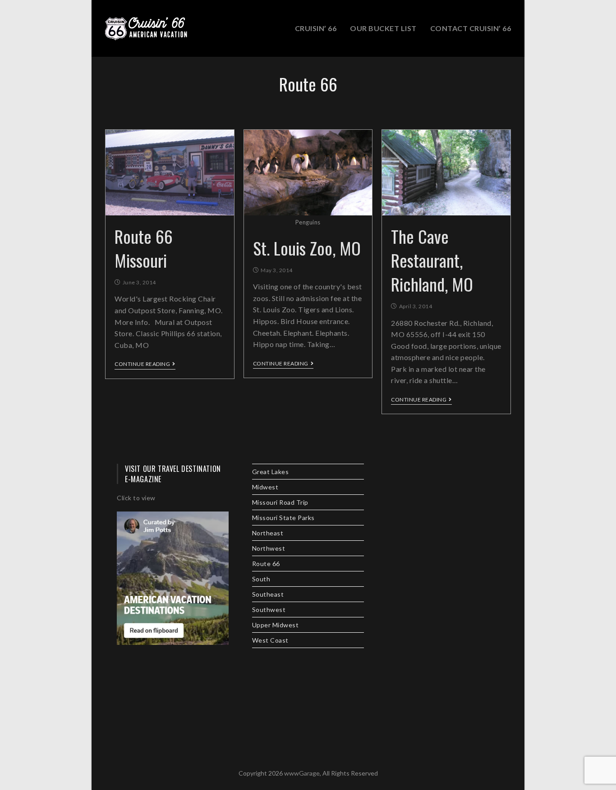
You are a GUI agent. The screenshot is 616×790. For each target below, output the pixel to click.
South (261, 579)
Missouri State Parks (283, 517)
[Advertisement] (443, 599)
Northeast (268, 533)
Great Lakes (270, 471)
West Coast (270, 640)
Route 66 (266, 563)
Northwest (268, 548)
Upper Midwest (275, 625)
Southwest (269, 609)
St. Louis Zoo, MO (307, 247)
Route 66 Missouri (144, 248)
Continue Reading (142, 364)
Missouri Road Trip (280, 502)
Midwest (265, 487)
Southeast (268, 594)
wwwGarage (302, 773)
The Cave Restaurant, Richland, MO (432, 260)
